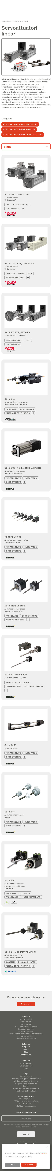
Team (26, 1068)
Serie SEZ (9, 399)
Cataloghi (26, 1044)
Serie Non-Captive (14, 605)
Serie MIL (9, 880)
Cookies (26, 1086)
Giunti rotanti (26, 1019)
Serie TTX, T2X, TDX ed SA (19, 263)
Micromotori (26, 1022)
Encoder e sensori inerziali (26, 1026)
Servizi (26, 1049)
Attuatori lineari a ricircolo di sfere (20, 124)
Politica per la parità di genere (26, 1081)
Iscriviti (26, 1134)
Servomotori (26, 1024)
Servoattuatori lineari (26, 1036)
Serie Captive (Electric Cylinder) (22, 467)
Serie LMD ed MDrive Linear (20, 951)
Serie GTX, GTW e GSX (17, 194)
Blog (26, 1052)
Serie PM (9, 811)
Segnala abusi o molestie (26, 1084)
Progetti (26, 1047)
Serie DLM (10, 745)
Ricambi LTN (26, 1055)
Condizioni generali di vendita (26, 1088)
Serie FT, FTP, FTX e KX (17, 332)
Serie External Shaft (15, 674)
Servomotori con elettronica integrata (26, 1034)
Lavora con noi (26, 1066)
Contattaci (26, 1004)
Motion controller (26, 1031)
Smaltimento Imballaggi (26, 1091)
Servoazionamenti (26, 1029)
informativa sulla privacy (41, 1124)
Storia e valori (26, 1063)
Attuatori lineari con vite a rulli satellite (22, 135)
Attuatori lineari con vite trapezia (19, 129)
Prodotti (9, 21)
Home (3, 21)
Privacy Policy (26, 1076)
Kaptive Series (12, 536)
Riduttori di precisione (26, 1039)
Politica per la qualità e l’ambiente (26, 1079)
